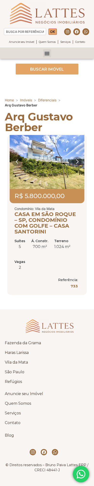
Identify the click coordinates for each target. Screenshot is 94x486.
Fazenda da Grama (23, 343)
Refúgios (13, 381)
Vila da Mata (16, 362)
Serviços (65, 42)
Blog (9, 435)
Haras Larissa (17, 352)
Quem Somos (47, 42)
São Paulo (14, 372)
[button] (47, 53)
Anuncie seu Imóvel (21, 42)
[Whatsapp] (85, 31)
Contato (80, 42)
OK (52, 32)
